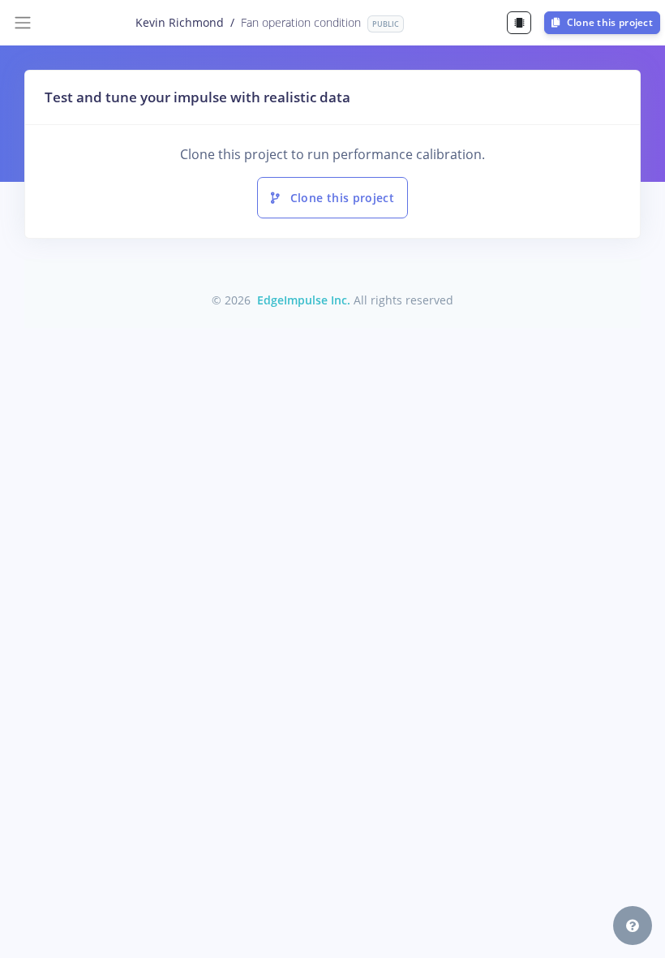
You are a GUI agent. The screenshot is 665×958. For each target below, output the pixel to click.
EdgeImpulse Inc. (303, 300)
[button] (632, 925)
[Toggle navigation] (22, 23)
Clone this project (608, 22)
